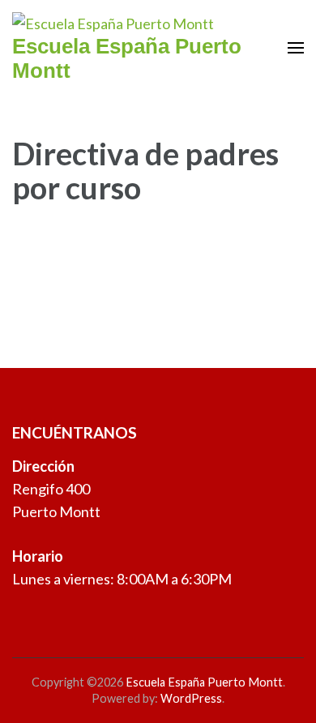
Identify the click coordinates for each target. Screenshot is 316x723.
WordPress (191, 698)
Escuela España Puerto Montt (204, 682)
